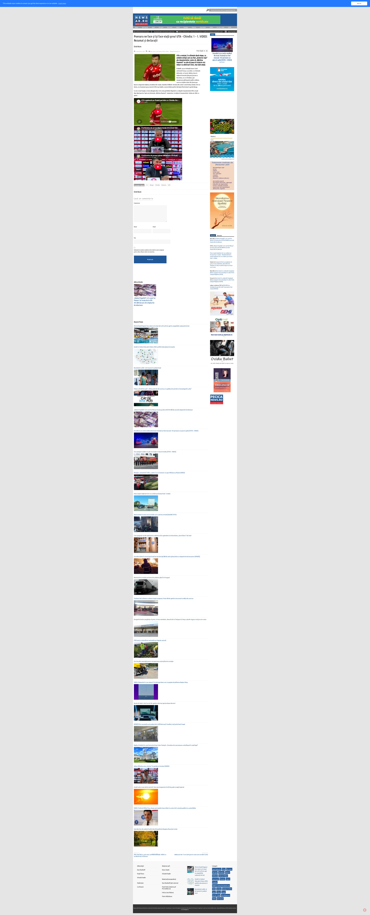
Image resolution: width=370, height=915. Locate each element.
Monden (222, 879)
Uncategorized (225, 895)
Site (135, 238)
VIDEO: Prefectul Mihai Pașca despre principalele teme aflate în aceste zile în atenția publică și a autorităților (165, 808)
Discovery (221, 872)
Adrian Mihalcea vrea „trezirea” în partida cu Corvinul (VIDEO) (151, 766)
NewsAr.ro (177, 51)
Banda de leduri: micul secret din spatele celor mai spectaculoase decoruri (154, 703)
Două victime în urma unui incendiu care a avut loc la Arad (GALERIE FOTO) (155, 514)
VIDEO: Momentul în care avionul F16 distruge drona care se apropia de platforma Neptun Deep (161, 682)
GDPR (229, 27)
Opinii (178, 27)
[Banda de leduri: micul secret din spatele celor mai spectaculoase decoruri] (146, 713)
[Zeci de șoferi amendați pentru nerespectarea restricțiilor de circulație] (146, 671)
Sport (153, 27)
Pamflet (215, 882)
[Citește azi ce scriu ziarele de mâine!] (141, 24)
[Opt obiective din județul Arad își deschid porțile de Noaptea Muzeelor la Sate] (146, 838)
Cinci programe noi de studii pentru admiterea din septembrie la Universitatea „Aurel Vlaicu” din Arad (162, 535)
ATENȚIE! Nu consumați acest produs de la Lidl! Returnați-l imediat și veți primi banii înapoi (159, 724)
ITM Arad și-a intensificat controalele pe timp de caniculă (150, 640)
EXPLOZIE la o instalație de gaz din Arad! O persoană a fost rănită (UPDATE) (221, 287)
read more (222, 62)
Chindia (157, 185)
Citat (223, 869)
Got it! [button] (359, 3)
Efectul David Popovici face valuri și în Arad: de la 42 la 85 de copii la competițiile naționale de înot (161, 326)
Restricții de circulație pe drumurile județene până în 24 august (152, 577)
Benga (151, 185)
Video (211, 27)
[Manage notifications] (364, 910)
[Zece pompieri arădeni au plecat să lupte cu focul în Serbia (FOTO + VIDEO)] (146, 461)
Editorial (215, 876)
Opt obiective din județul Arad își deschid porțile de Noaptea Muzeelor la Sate (155, 829)
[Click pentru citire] (174, 32)
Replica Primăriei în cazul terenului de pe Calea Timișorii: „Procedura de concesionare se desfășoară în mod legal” (166, 745)
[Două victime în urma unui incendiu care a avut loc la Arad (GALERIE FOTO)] (146, 524)
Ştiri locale (145, 27)
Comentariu (137, 203)
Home (136, 27)
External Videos (223, 876)
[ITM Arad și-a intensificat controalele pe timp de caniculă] (146, 650)
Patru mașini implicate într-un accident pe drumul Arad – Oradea (152, 493)
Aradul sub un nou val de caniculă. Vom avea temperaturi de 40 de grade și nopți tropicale (159, 787)
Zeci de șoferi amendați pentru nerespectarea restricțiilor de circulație (153, 661)
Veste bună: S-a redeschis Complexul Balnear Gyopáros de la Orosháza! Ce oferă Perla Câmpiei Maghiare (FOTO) (222, 272)
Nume (135, 227)
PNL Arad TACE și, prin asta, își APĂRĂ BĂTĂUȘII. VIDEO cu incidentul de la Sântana (150, 855)
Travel (223, 892)
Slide (151, 51)
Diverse (194, 27)
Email (154, 227)
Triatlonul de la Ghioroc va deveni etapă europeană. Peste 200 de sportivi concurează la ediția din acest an (163, 598)
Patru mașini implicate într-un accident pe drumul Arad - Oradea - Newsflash (220, 254)
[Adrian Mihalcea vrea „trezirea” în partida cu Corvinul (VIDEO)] (146, 776)
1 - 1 (147, 185)
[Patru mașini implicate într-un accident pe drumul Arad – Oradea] (146, 503)
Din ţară (161, 27)
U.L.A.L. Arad (220, 27)
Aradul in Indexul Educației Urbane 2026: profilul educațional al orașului (154, 347)
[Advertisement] (169, 273)
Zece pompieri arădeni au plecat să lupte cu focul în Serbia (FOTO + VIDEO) (155, 452)
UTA (169, 185)
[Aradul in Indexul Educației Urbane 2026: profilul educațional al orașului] (146, 356)
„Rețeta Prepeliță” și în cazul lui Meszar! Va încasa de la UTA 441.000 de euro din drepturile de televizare (149, 32)
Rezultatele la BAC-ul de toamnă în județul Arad (147, 368)
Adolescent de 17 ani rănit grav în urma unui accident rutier (191, 854)
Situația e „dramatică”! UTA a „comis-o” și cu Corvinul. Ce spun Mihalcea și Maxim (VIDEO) (159, 473)
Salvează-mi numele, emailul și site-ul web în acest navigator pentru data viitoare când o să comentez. (149, 251)
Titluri (163, 51)
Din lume (169, 27)
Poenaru (163, 185)
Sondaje (186, 27)
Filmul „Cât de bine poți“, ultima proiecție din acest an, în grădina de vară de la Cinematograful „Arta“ (163, 389)
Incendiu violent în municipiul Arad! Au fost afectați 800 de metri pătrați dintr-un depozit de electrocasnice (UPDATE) (167, 556)
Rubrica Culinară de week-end (221, 885)
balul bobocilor (217, 869)
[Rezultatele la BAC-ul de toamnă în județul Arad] (146, 377)
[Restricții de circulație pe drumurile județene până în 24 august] (146, 587)
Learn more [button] (62, 3)
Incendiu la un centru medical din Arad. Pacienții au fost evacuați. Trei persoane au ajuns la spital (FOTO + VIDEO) (200, 32)
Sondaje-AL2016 (227, 889)
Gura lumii (203, 27)
